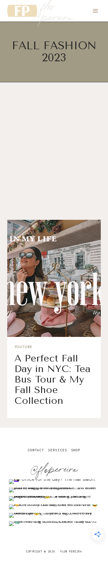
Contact (36, 450)
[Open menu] (95, 10)
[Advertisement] (54, 156)
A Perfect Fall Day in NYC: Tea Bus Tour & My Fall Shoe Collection (52, 379)
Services (57, 450)
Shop (76, 450)
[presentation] (54, 278)
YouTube (23, 347)
